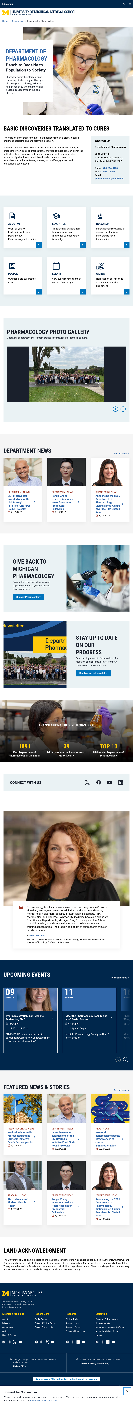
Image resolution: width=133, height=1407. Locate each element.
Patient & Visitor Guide (45, 1323)
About (5, 1319)
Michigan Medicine (13, 1313)
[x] (87, 782)
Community (7, 1327)
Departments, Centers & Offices (109, 1327)
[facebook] (98, 782)
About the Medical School (107, 1331)
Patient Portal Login (44, 1327)
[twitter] (14, 1342)
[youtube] (109, 782)
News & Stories (9, 1335)
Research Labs (72, 1323)
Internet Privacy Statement (43, 1400)
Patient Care (42, 1313)
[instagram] (9, 1342)
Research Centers (73, 1327)
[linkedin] (120, 782)
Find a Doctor (41, 1319)
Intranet (98, 1335)
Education (101, 1313)
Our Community (102, 1323)
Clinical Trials (72, 1319)
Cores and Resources (75, 1331)
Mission (6, 1323)
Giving (5, 1331)
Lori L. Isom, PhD (37, 935)
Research (71, 1313)
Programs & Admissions (106, 1319)
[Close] (127, 1391)
